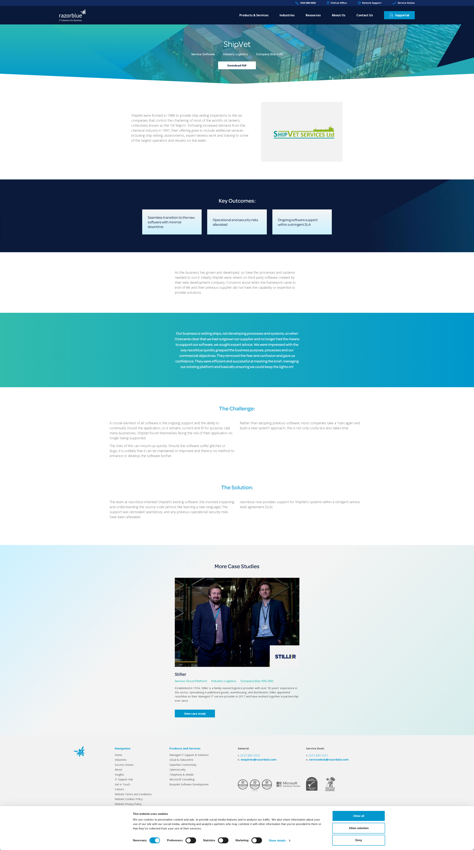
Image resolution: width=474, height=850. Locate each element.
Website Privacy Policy (128, 804)
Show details (277, 840)
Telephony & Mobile (181, 774)
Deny (358, 840)
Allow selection (359, 828)
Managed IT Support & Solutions (189, 755)
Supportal (402, 15)
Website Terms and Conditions (133, 794)
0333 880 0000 (308, 2)
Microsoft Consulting (181, 779)
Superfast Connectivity (182, 764)
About (118, 769)
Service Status (406, 2)
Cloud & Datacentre (181, 759)
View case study (195, 713)
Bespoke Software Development (189, 784)
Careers (119, 789)
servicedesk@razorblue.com (328, 759)
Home (118, 755)
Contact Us (364, 15)
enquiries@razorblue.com (258, 759)
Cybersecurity (177, 769)
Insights (119, 774)
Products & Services (253, 15)
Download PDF (237, 65)
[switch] (191, 840)
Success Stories (124, 764)
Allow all (358, 815)
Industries (287, 15)
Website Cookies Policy (129, 799)
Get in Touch (122, 784)
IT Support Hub (124, 779)
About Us (338, 15)
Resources (313, 15)
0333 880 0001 (318, 755)
